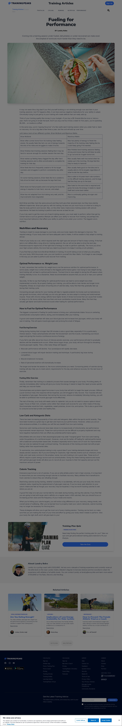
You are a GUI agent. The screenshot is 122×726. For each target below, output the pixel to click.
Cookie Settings (80, 720)
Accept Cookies (106, 720)
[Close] (119, 720)
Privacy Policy (10, 724)
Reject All (93, 720)
